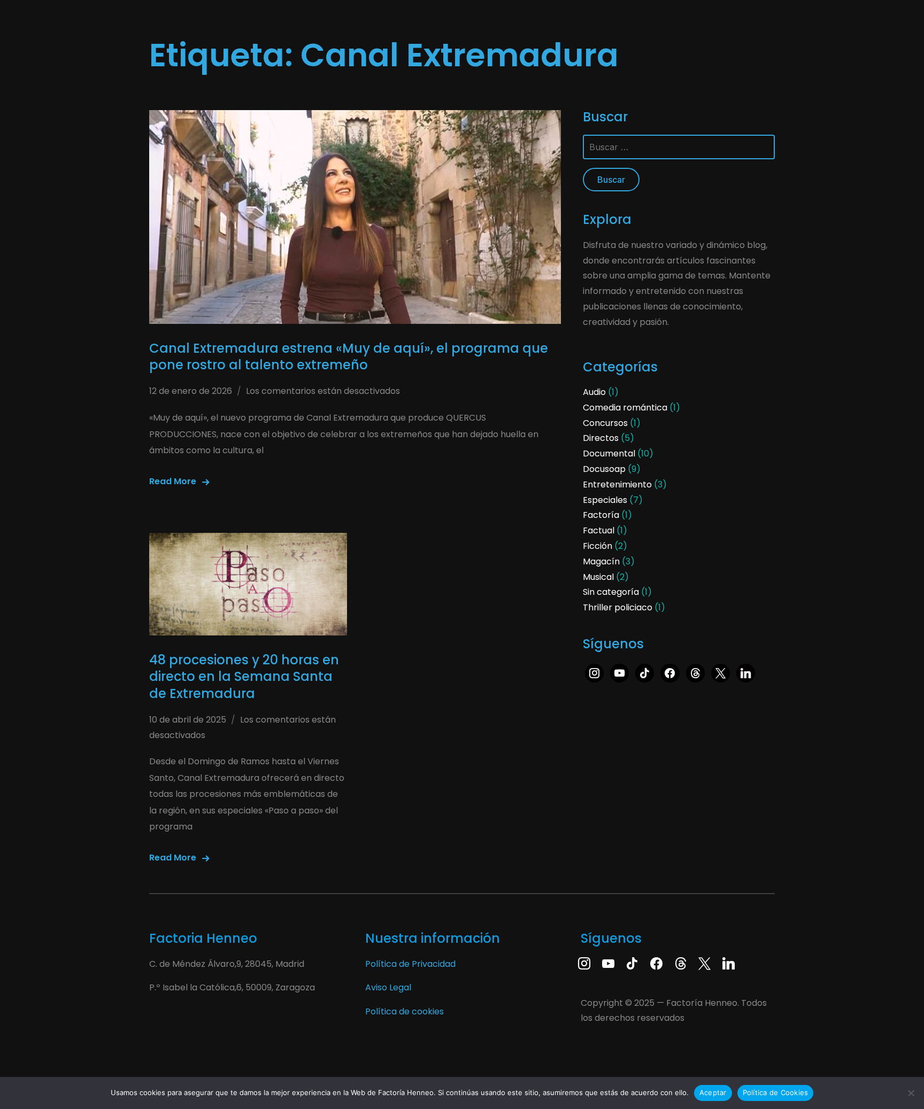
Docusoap (604, 469)
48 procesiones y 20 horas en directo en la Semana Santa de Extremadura (244, 676)
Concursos (605, 423)
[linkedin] (745, 672)
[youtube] (619, 672)
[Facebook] (669, 672)
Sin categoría (611, 592)
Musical (598, 577)
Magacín (601, 561)
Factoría (601, 515)
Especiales (605, 500)
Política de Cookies (775, 1092)
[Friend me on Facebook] (656, 962)
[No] (910, 1093)
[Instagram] (594, 672)
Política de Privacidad (410, 964)
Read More (172, 481)
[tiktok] (644, 672)
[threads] (695, 672)
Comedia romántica (625, 407)
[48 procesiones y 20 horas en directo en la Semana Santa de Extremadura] (248, 584)
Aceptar (713, 1092)
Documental (609, 453)
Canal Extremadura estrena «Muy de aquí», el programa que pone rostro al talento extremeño (348, 356)
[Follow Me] (704, 962)
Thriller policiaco (617, 607)
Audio (594, 392)
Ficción (597, 546)
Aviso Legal (388, 987)
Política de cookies (404, 1011)
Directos (601, 438)
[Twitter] (720, 672)
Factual (598, 530)
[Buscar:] (679, 147)
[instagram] (584, 962)
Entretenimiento (617, 484)
